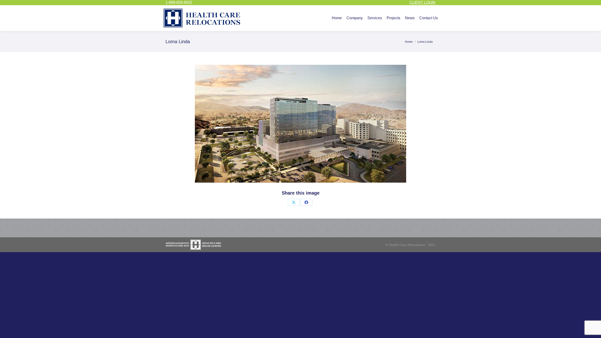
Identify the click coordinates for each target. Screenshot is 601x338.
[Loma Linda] (300, 123)
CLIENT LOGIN (422, 2)
